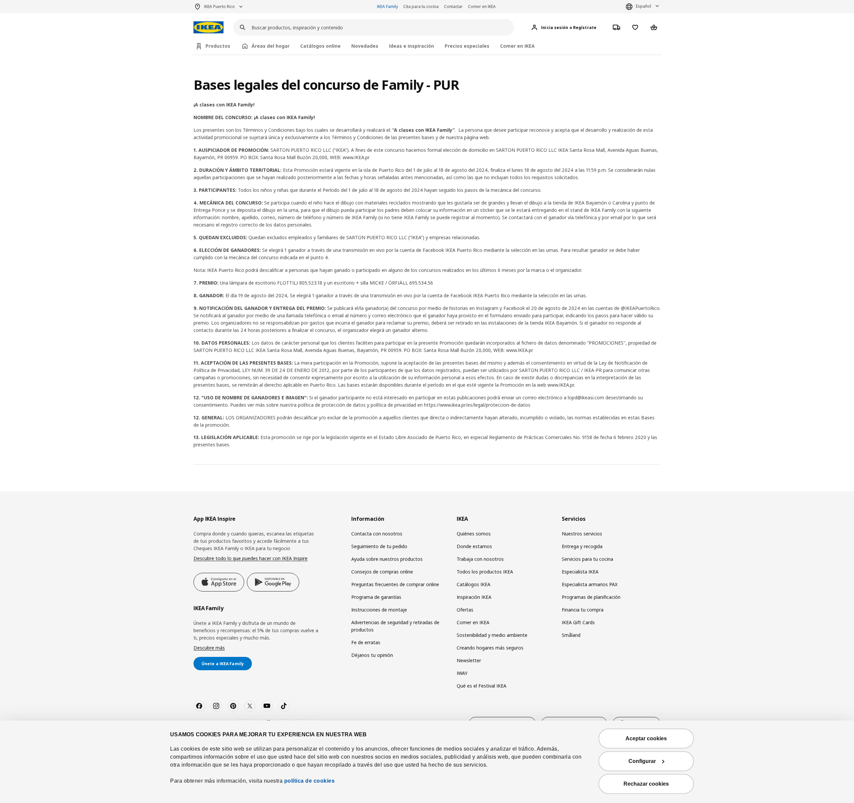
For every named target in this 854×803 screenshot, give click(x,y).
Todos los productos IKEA (485, 571)
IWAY (462, 673)
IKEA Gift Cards (578, 622)
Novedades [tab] (364, 46)
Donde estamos (474, 546)
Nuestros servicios (582, 533)
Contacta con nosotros (376, 533)
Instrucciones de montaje (379, 610)
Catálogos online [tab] (320, 46)
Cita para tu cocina (421, 6)
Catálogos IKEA (473, 584)
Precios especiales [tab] (467, 46)
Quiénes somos (474, 533)
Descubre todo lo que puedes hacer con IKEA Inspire (250, 558)
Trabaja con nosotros (480, 559)
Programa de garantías (376, 597)
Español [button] (643, 6)
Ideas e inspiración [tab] (411, 46)
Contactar (453, 6)
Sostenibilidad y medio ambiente (492, 635)
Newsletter (469, 660)
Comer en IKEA (482, 6)
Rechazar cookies (646, 784)
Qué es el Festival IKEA (481, 686)
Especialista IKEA (580, 571)
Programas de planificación (591, 597)
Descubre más (209, 648)
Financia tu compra (582, 610)
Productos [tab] (217, 46)
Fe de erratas (365, 642)
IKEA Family (387, 6)
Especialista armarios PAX (589, 584)
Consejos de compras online (382, 571)
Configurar (642, 761)
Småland (571, 635)
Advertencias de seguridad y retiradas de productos (395, 626)
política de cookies (309, 781)
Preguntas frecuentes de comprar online (395, 584)
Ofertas (465, 610)
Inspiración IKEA (474, 597)
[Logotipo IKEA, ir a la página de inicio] (208, 27)
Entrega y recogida (582, 546)
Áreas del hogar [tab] (271, 46)
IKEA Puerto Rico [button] (219, 6)
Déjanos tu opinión (372, 655)
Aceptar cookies (646, 738)
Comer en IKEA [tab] (517, 46)
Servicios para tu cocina (587, 559)
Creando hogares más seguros (490, 648)
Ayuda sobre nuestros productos (387, 559)
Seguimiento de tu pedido (379, 546)
